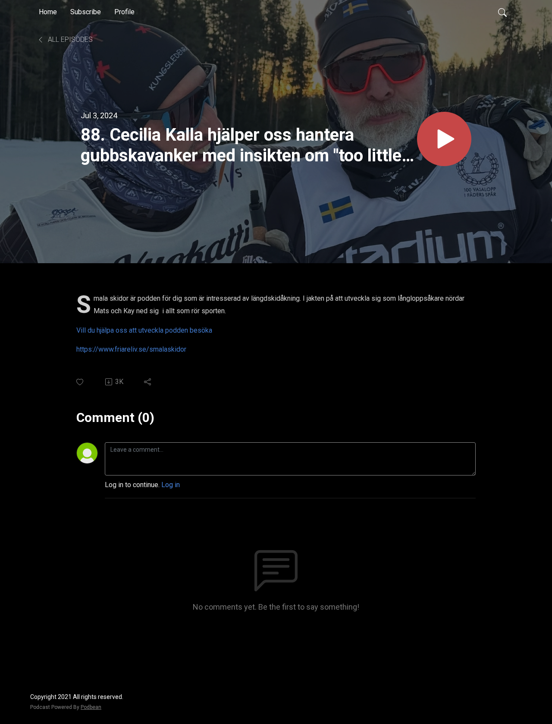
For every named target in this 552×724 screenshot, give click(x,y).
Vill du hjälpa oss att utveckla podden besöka (145, 330)
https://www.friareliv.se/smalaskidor (131, 349)
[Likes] (80, 382)
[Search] (502, 12)
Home (48, 12)
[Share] (148, 382)
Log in (170, 485)
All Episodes (69, 39)
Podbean (91, 707)
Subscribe (85, 12)
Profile (124, 12)
